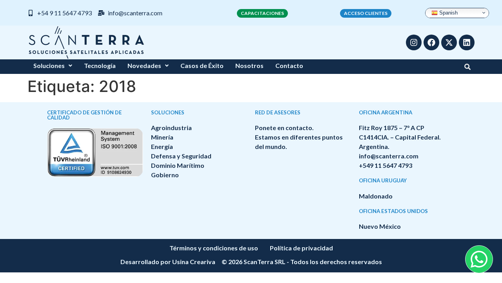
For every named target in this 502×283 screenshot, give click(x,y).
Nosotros (249, 65)
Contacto (289, 65)
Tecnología (100, 65)
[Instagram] (414, 42)
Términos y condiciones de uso (213, 248)
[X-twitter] (449, 42)
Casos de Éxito (202, 65)
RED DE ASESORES (277, 112)
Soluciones (49, 65)
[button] (52, 65)
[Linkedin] (467, 42)
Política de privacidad (301, 248)
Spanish (448, 12)
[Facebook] (431, 42)
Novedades (144, 65)
